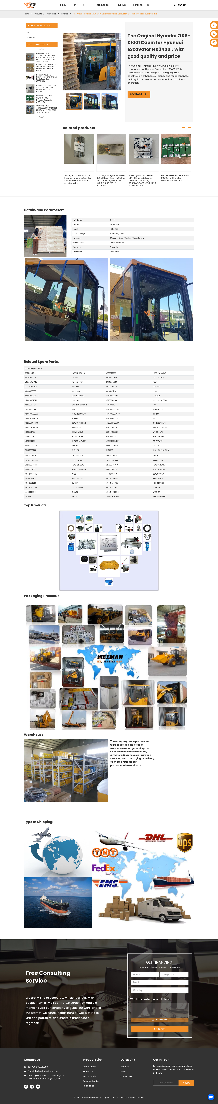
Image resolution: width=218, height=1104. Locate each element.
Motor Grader (90, 1076)
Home (26, 14)
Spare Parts (52, 14)
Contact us (138, 94)
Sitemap (131, 1097)
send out (159, 1029)
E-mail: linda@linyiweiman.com (43, 1071)
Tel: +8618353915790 (38, 1066)
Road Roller (88, 1085)
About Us (124, 1066)
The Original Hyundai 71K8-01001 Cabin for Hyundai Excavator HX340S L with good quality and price (116, 14)
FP (28, 32)
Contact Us (126, 1076)
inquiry (186, 1082)
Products (38, 14)
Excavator (88, 1071)
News (123, 1071)
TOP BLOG (139, 1097)
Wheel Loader (90, 1066)
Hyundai (65, 14)
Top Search (122, 1097)
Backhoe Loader (91, 1081)
